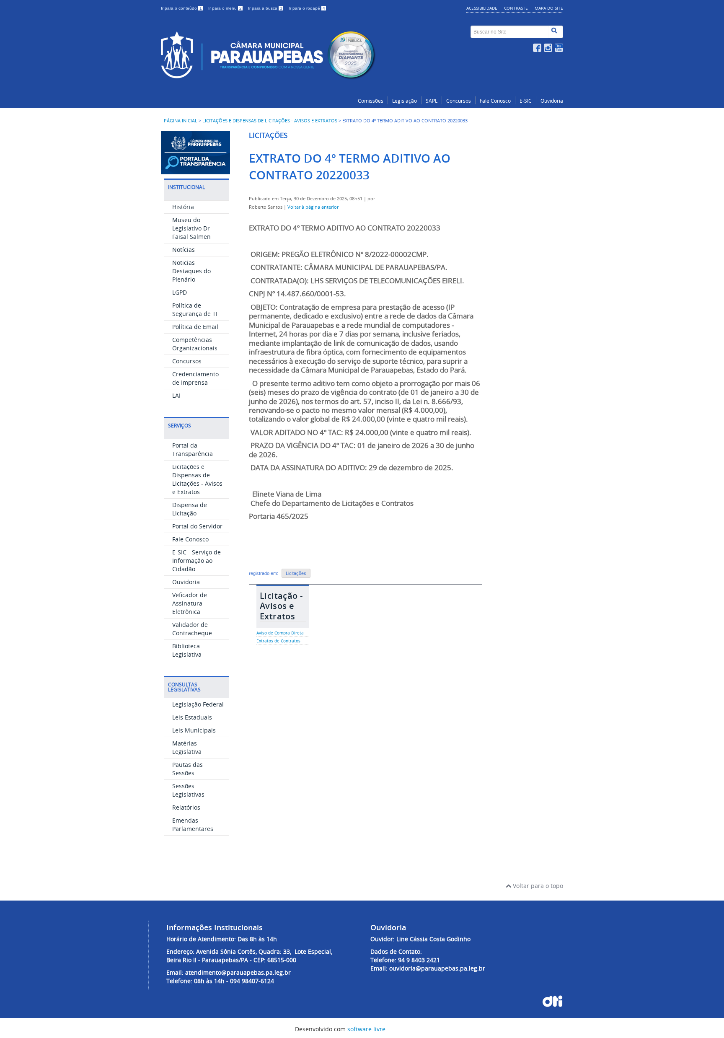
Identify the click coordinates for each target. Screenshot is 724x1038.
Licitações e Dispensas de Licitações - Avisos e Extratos (269, 121)
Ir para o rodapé (307, 8)
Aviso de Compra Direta (280, 633)
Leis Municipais (194, 730)
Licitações (296, 573)
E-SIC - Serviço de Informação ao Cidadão (196, 560)
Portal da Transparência (192, 449)
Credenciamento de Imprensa (195, 378)
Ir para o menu (225, 8)
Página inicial (180, 121)
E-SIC (526, 100)
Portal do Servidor (197, 526)
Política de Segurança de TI (194, 309)
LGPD (179, 292)
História (183, 207)
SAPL (431, 100)
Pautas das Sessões (187, 769)
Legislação (404, 100)
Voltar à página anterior (313, 207)
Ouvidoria (551, 100)
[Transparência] (195, 170)
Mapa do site (549, 8)
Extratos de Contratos (278, 641)
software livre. (367, 1029)
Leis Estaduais (192, 717)
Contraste (516, 8)
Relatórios (186, 807)
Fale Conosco (495, 100)
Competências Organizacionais (194, 344)
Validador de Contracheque (192, 629)
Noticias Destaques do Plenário (191, 271)
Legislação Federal (198, 704)
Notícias (183, 250)
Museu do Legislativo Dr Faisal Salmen (191, 228)
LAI (176, 395)
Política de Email (195, 327)
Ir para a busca (265, 8)
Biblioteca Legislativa (187, 650)
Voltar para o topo (537, 886)
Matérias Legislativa (187, 747)
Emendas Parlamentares (192, 824)
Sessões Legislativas (188, 790)
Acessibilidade (481, 8)
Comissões (370, 100)
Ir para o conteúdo (181, 8)
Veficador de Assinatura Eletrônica (189, 603)
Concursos (458, 100)
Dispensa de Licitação (189, 509)
